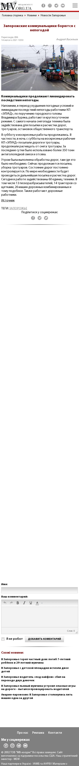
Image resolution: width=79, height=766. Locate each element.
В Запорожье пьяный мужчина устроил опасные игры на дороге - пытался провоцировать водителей (38, 688)
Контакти (55, 732)
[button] (5, 603)
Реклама (38, 732)
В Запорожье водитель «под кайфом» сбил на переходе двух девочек (33, 679)
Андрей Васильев (67, 39)
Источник (8, 200)
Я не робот (14, 639)
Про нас (22, 732)
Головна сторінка (12, 15)
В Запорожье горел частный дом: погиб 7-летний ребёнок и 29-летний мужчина (35, 661)
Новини (32, 15)
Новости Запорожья (53, 15)
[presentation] (5, 603)
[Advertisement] (39, 408)
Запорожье (18, 208)
